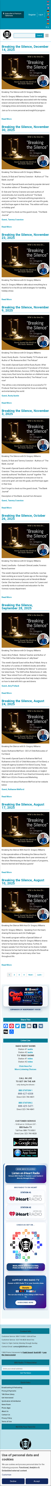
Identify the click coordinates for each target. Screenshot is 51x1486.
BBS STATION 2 (25, 1103)
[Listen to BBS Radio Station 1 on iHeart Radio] (26, 1198)
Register (32, 15)
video (30, 1059)
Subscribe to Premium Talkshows (13, 15)
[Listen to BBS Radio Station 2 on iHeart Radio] (26, 1213)
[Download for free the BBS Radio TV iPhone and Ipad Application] (25, 1153)
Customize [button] (6, 1475)
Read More (7, 119)
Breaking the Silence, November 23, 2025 (25, 236)
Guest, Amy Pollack (10, 686)
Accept (37, 1481)
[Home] (7, 35)
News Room (6, 1404)
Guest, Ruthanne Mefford (13, 789)
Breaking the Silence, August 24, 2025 (23, 702)
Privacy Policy (7, 1418)
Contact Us (6, 1415)
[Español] (48, 23)
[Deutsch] (48, 11)
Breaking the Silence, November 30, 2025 (25, 128)
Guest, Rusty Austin (10, 396)
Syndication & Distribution (11, 1401)
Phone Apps (6, 1408)
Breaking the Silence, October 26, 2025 (23, 517)
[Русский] (48, 20)
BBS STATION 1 (25, 1090)
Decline (13, 1481)
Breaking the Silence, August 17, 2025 (23, 806)
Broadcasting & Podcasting (12, 1388)
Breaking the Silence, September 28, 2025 (17, 606)
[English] (48, 1)
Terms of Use (7, 1421)
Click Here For (25, 1066)
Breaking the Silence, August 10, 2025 (23, 881)
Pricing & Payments (9, 1391)
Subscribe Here (26, 1303)
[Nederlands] (48, 5)
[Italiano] (48, 14)
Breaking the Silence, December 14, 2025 (25, 48)
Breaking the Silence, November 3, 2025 (25, 412)
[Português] (48, 17)
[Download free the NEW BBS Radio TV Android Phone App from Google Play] (25, 1142)
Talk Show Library (8, 1394)
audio (30, 1049)
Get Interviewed (7, 1398)
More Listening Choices (25, 1069)
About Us (5, 1411)
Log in (41, 15)
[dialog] (25, 1468)
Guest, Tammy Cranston (13, 220)
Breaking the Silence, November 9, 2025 (25, 308)
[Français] (48, 8)
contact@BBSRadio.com (22, 1347)
